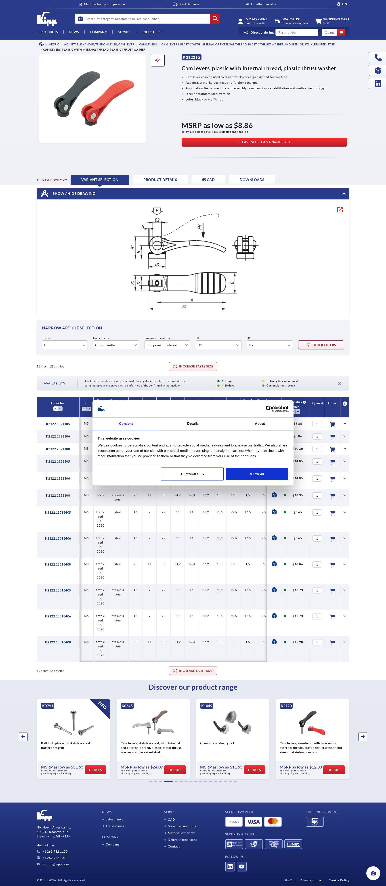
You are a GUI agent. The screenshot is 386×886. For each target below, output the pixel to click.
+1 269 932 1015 (54, 858)
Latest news (114, 819)
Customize (190, 474)
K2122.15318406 (58, 616)
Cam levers (148, 44)
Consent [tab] (126, 423)
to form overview (54, 179)
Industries (152, 32)
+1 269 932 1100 (54, 851)
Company (98, 32)
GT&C (287, 880)
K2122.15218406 (58, 538)
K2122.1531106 (58, 478)
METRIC (53, 44)
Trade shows (115, 826)
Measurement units (182, 826)
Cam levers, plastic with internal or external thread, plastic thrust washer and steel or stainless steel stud (248, 44)
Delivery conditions (182, 839)
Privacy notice (310, 880)
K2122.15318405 (58, 590)
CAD (171, 819)
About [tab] (260, 423)
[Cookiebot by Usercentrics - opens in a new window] (269, 409)
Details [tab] (193, 423)
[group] (89, 739)
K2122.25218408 (58, 564)
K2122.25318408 (58, 642)
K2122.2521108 (58, 449)
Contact (174, 846)
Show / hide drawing (73, 194)
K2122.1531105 (58, 461)
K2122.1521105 (58, 424)
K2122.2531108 (58, 495)
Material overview (181, 833)
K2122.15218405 (58, 512)
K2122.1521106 (58, 436)
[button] (150, 781)
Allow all (257, 474)
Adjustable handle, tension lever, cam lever (99, 44)
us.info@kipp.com (55, 864)
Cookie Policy (339, 880)
